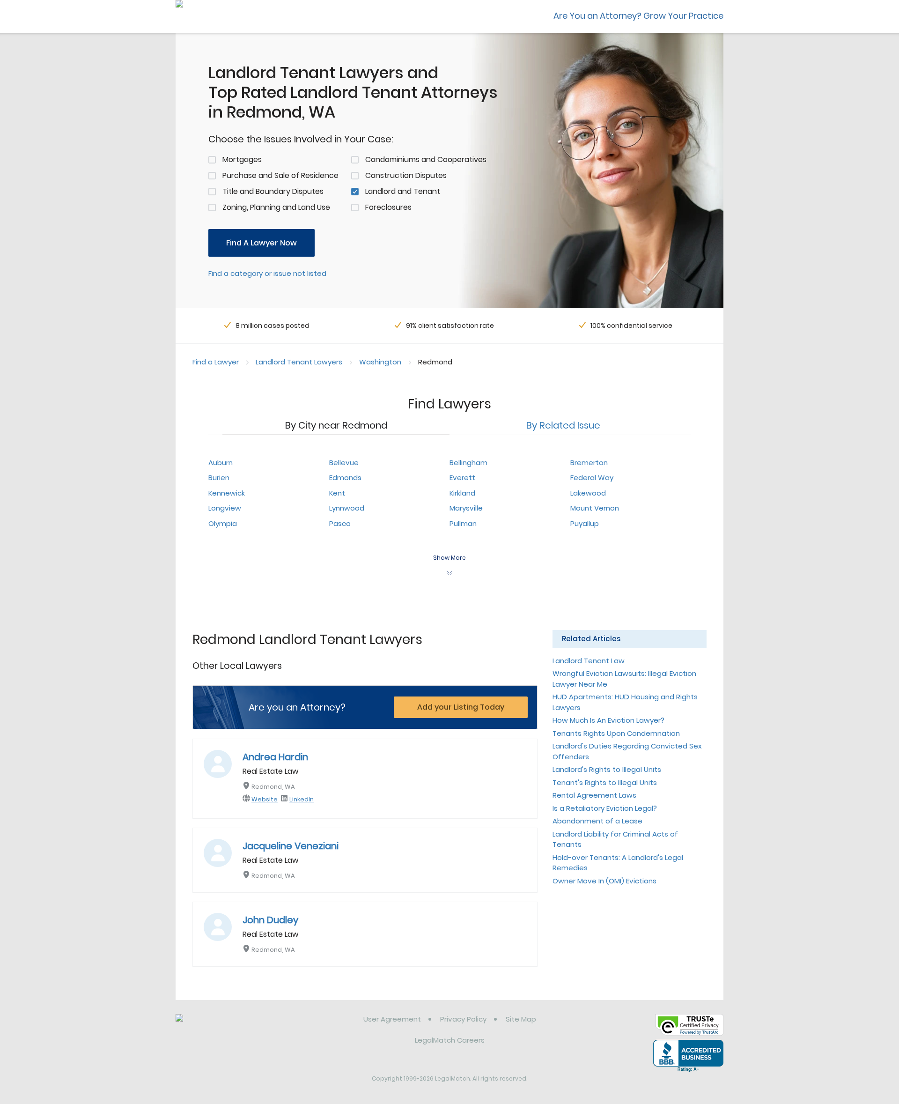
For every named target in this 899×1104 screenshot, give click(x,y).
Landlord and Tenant (402, 191)
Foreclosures (388, 207)
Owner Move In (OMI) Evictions (604, 881)
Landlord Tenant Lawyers (299, 362)
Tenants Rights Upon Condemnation (616, 733)
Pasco (340, 523)
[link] (224, 1026)
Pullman (463, 523)
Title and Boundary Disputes (273, 191)
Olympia (222, 523)
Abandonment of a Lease (597, 821)
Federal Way (591, 477)
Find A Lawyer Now (261, 242)
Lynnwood (346, 508)
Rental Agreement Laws (594, 795)
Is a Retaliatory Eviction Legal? (605, 808)
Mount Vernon (594, 508)
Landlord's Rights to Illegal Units (607, 769)
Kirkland (462, 493)
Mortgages (242, 159)
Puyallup (584, 523)
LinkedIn (301, 799)
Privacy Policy (463, 1019)
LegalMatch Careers (450, 1040)
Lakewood (588, 493)
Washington (380, 362)
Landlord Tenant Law (589, 661)
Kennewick (226, 493)
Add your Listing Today (460, 707)
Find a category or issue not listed (267, 273)
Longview (224, 508)
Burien (218, 477)
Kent (337, 493)
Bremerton (589, 462)
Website (264, 799)
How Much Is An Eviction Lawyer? (608, 720)
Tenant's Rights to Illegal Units (605, 782)
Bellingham (468, 462)
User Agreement (392, 1019)
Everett (462, 477)
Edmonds (345, 477)
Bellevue (344, 462)
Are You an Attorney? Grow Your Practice (638, 16)
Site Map (521, 1019)
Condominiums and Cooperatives (425, 159)
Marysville (466, 508)
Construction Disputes (406, 175)
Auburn (220, 462)
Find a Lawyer (215, 362)
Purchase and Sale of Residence (280, 175)
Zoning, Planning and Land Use (276, 207)
